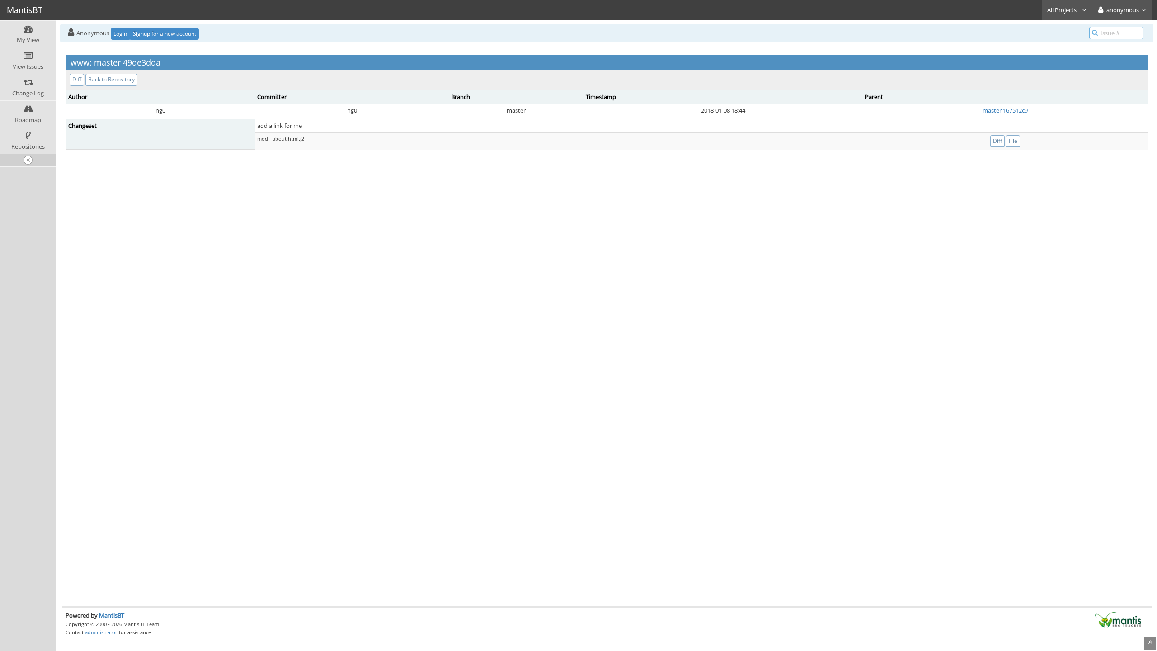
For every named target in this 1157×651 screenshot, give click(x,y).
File (1013, 141)
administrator (101, 632)
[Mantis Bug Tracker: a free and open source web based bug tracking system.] (1118, 619)
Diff (76, 79)
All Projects (1062, 10)
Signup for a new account (164, 34)
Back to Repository (111, 79)
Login (120, 34)
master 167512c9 (1005, 110)
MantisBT (111, 615)
